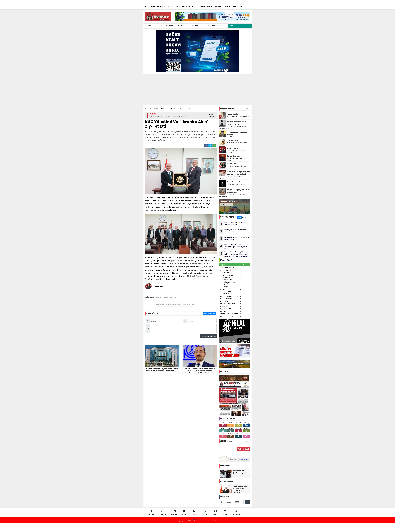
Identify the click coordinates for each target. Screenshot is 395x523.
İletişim (215, 514)
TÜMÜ (246, 109)
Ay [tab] (248, 217)
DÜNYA (202, 7)
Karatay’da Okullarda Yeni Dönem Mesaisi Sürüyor (184, 2)
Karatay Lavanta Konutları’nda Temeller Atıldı (233, 231)
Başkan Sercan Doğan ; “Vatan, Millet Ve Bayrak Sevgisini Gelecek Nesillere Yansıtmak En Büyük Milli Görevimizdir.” (233, 254)
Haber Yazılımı (213, 521)
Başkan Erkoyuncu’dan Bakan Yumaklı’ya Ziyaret (233, 223)
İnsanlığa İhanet (232, 137)
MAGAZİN (186, 7)
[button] (242, 7)
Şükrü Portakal (233, 182)
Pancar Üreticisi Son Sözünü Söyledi (236, 151)
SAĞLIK (210, 7)
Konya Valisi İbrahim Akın (166, 297)
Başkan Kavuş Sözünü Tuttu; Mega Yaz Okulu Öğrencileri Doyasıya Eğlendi (234, 247)
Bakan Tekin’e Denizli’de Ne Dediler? (232, 177)
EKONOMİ (161, 7)
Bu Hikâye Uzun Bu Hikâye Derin (237, 166)
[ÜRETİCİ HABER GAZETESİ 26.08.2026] (234, 395)
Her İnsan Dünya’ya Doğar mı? (237, 143)
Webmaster (236, 514)
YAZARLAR (219, 7)
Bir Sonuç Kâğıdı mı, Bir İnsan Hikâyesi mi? (232, 195)
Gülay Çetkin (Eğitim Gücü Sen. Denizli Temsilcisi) (238, 172)
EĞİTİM (194, 7)
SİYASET (170, 7)
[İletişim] (228, 2)
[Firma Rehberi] (232, 2)
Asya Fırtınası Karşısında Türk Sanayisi (236, 159)
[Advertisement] (197, 89)
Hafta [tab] (244, 217)
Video (184, 514)
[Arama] (223, 2)
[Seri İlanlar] (236, 2)
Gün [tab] (239, 217)
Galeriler (174, 514)
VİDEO (235, 7)
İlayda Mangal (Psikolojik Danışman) (238, 191)
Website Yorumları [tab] (209, 313)
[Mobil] (219, 2)
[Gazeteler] (240, 2)
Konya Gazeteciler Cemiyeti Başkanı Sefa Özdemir (175, 304)
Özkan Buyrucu (233, 156)
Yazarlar (194, 514)
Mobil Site (151, 514)
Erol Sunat (231, 164)
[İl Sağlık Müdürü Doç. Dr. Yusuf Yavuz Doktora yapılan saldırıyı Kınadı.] (226, 489)
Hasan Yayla (232, 114)
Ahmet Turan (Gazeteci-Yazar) (237, 133)
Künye (225, 514)
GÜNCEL (152, 7)
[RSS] (248, 2)
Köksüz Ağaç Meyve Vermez (236, 184)
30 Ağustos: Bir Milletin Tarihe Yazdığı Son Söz (232, 128)
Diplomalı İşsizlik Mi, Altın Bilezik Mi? (238, 116)
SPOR (178, 7)
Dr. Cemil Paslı (233, 140)
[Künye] (244, 2)
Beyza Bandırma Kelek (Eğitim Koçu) (236, 123)
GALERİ (228, 7)
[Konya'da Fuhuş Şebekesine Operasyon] (226, 474)
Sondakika (162, 514)
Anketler (205, 514)
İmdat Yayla (232, 148)
